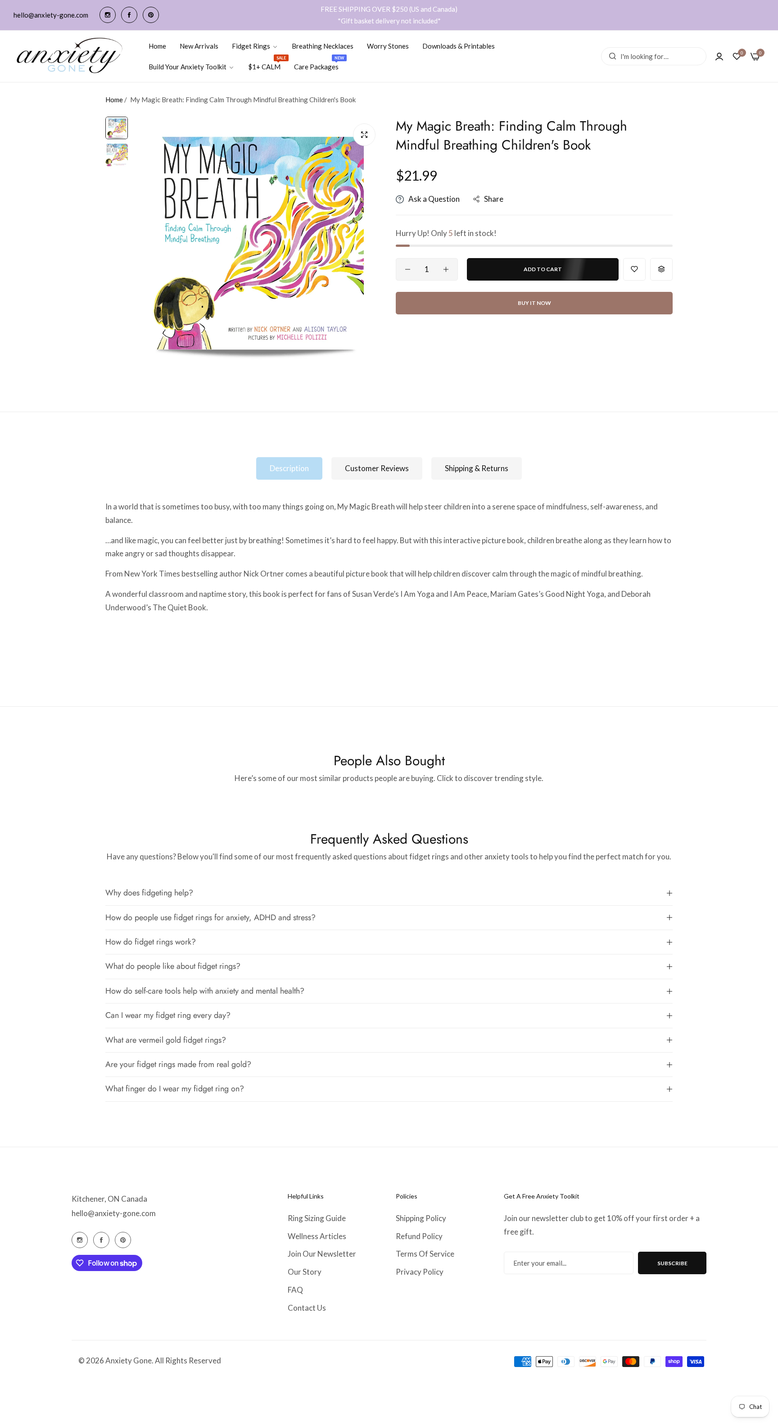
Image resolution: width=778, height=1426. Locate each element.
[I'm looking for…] (610, 56)
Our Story (304, 1271)
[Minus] (408, 269)
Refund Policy (419, 1236)
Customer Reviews (377, 468)
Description (289, 468)
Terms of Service (425, 1253)
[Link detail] (108, 15)
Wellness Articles (317, 1236)
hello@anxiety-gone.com (114, 1213)
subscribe (672, 1263)
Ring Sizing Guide (317, 1218)
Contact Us (307, 1307)
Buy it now (534, 303)
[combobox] (653, 56)
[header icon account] (719, 56)
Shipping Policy (421, 1218)
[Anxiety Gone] (70, 56)
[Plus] (446, 269)
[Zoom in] (364, 134)
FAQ (295, 1289)
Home (114, 99)
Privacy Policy (419, 1271)
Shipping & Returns (476, 468)
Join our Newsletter (322, 1253)
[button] (634, 269)
